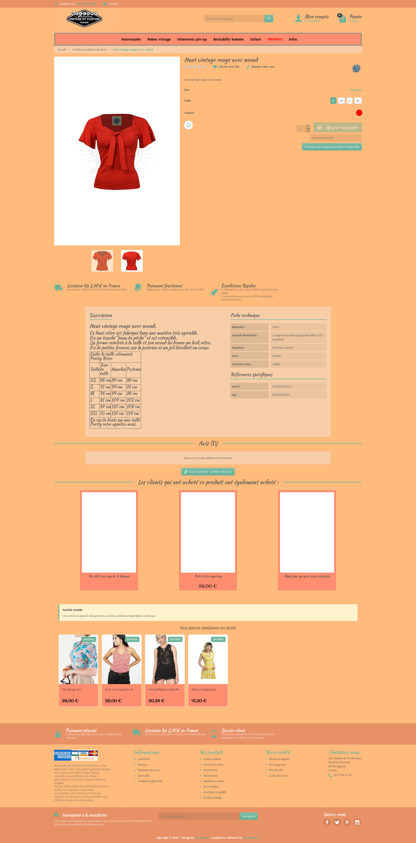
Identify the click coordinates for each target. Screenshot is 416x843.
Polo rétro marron (208, 576)
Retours (142, 764)
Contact (113, 4)
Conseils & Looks (213, 764)
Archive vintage (212, 797)
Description (100, 315)
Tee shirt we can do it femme (109, 576)
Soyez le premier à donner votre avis (210, 472)
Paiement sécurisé (148, 770)
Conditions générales (150, 781)
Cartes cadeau (212, 759)
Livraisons (144, 759)
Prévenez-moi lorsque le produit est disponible (332, 147)
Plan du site (276, 770)
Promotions (210, 770)
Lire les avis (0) (229, 67)
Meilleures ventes (213, 781)
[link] (327, 822)
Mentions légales (279, 759)
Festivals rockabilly (214, 792)
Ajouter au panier (341, 127)
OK (269, 18)
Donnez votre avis (263, 67)
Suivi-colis (144, 776)
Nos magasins (277, 764)
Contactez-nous (278, 776)
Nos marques (211, 786)
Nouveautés (210, 776)
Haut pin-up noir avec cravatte (307, 576)
